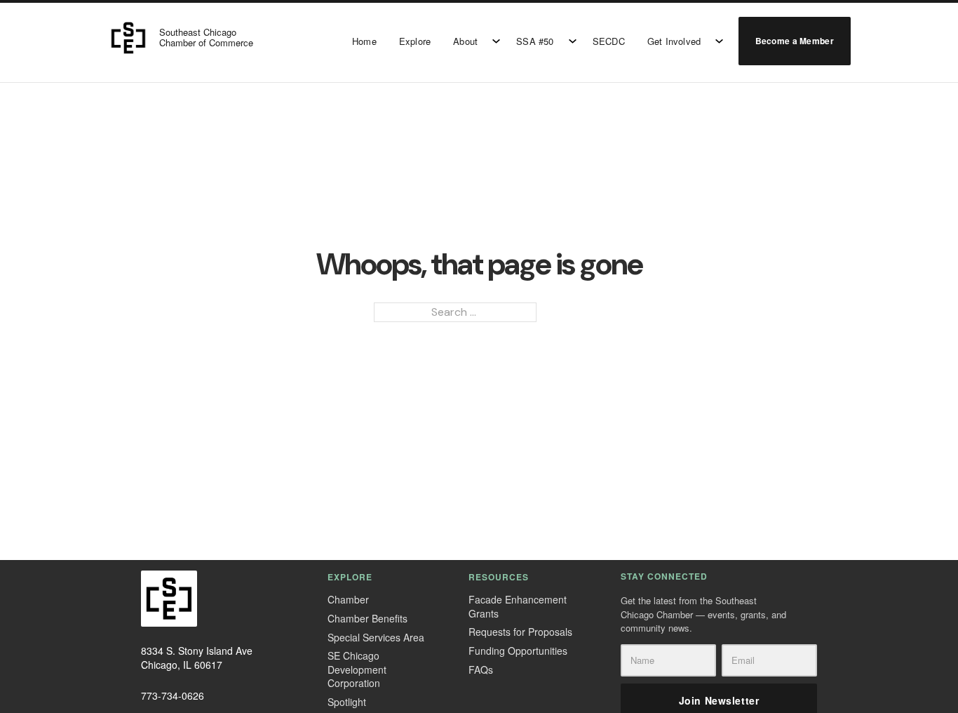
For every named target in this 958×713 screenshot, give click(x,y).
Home (364, 41)
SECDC (609, 41)
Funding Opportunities (517, 651)
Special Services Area (376, 637)
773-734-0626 (172, 695)
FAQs (480, 670)
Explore (415, 41)
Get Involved (674, 41)
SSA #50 (534, 41)
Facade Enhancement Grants (517, 606)
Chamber (348, 599)
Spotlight (347, 702)
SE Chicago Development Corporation (357, 669)
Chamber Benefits (367, 618)
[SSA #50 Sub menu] (572, 41)
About (465, 41)
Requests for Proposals (520, 632)
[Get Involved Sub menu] (719, 41)
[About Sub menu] (496, 41)
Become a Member (795, 40)
